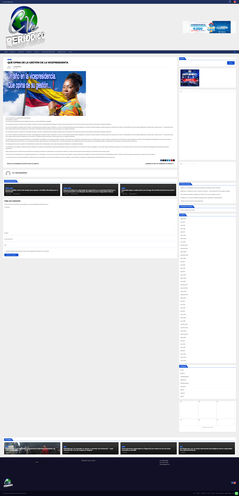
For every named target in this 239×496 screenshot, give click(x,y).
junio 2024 (182, 304)
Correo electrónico (8, 239)
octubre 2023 (183, 330)
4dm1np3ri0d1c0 (17, 66)
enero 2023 (183, 360)
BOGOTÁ (182, 373)
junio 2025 (182, 264)
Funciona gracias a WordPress (8, 493)
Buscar (182, 58)
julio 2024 (182, 301)
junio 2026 (182, 225)
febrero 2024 (183, 317)
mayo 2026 (182, 228)
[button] (232, 51)
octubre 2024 (183, 291)
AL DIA (182, 370)
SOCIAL (70, 51)
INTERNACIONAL (184, 383)
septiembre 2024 (184, 294)
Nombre (6, 233)
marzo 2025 (183, 274)
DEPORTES (183, 380)
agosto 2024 (183, 297)
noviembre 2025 (184, 248)
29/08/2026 (8, 452)
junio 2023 (182, 344)
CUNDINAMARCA (184, 376)
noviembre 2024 (184, 288)
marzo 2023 (183, 354)
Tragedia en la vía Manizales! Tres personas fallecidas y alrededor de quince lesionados (200, 187)
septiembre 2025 (184, 255)
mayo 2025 (182, 268)
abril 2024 (182, 311)
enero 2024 (183, 321)
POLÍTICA (36, 51)
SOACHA (11, 188)
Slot (4, 470)
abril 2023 (182, 350)
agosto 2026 (183, 218)
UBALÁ (182, 396)
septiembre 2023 (184, 334)
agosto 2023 (183, 337)
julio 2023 (182, 340)
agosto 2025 (183, 258)
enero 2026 (183, 241)
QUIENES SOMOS (61, 51)
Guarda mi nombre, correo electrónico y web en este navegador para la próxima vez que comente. (27, 251)
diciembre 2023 (183, 324)
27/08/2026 (125, 452)
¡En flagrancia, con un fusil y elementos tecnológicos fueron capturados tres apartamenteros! (201, 197)
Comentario (7, 207)
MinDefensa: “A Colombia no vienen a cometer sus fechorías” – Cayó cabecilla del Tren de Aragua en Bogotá (205, 191)
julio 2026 (182, 222)
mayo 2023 (182, 347)
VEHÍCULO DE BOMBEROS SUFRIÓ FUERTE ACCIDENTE (23, 163)
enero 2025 (183, 281)
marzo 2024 (183, 314)
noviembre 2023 (184, 327)
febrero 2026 (183, 238)
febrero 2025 (183, 278)
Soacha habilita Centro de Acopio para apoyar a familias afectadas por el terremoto (31, 191)
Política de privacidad (48, 51)
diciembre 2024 (183, 284)
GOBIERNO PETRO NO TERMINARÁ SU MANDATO (159, 163)
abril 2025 (182, 271)
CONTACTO (21, 51)
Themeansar (24, 493)
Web (5, 245)
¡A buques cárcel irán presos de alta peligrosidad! (191, 201)
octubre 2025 (183, 251)
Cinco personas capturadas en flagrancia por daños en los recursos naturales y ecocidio (200, 194)
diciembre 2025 (183, 245)
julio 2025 (182, 261)
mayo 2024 (182, 307)
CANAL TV (12, 51)
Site (6, 470)
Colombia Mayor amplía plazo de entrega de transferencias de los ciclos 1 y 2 (148, 191)
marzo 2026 (183, 235)
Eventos (29, 51)
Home (5, 51)
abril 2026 (182, 231)
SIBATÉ (182, 389)
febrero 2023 (183, 357)
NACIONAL (9, 59)
